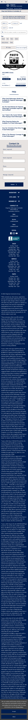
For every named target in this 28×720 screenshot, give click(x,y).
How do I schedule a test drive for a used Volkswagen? (12, 128)
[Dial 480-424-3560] (5, 1)
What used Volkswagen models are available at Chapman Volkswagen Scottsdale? (12, 100)
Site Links (12, 197)
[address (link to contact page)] (2, 1)
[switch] (26, 2)
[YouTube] (16, 233)
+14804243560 (14, 216)
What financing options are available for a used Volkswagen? (12, 122)
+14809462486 (14, 221)
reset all (11, 27)
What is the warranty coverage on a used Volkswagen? (12, 135)
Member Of (13, 201)
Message (8, 174)
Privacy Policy (19, 707)
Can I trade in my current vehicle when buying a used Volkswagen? (12, 115)
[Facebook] (11, 233)
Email (7, 157)
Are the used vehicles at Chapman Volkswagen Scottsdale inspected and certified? (12, 108)
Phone (4, 166)
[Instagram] (14, 233)
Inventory (13, 192)
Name (7, 149)
